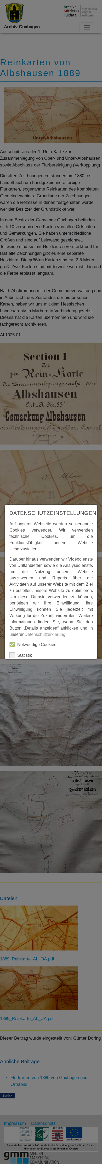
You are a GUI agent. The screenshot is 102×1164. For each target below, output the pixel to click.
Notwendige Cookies (36, 644)
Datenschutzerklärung (45, 634)
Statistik (24, 655)
